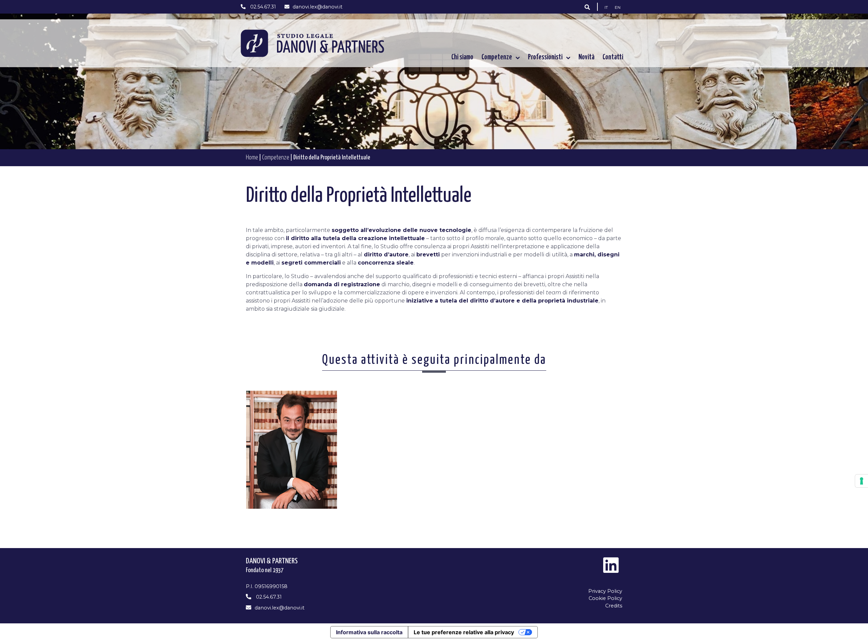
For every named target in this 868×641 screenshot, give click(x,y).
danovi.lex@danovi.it (317, 7)
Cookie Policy (605, 598)
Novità (586, 57)
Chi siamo (462, 57)
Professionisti (545, 57)
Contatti (613, 57)
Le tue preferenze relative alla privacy (464, 632)
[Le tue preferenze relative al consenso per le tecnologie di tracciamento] (861, 480)
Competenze (496, 57)
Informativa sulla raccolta (369, 632)
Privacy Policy (605, 591)
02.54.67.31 (262, 7)
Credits (613, 606)
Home (252, 157)
